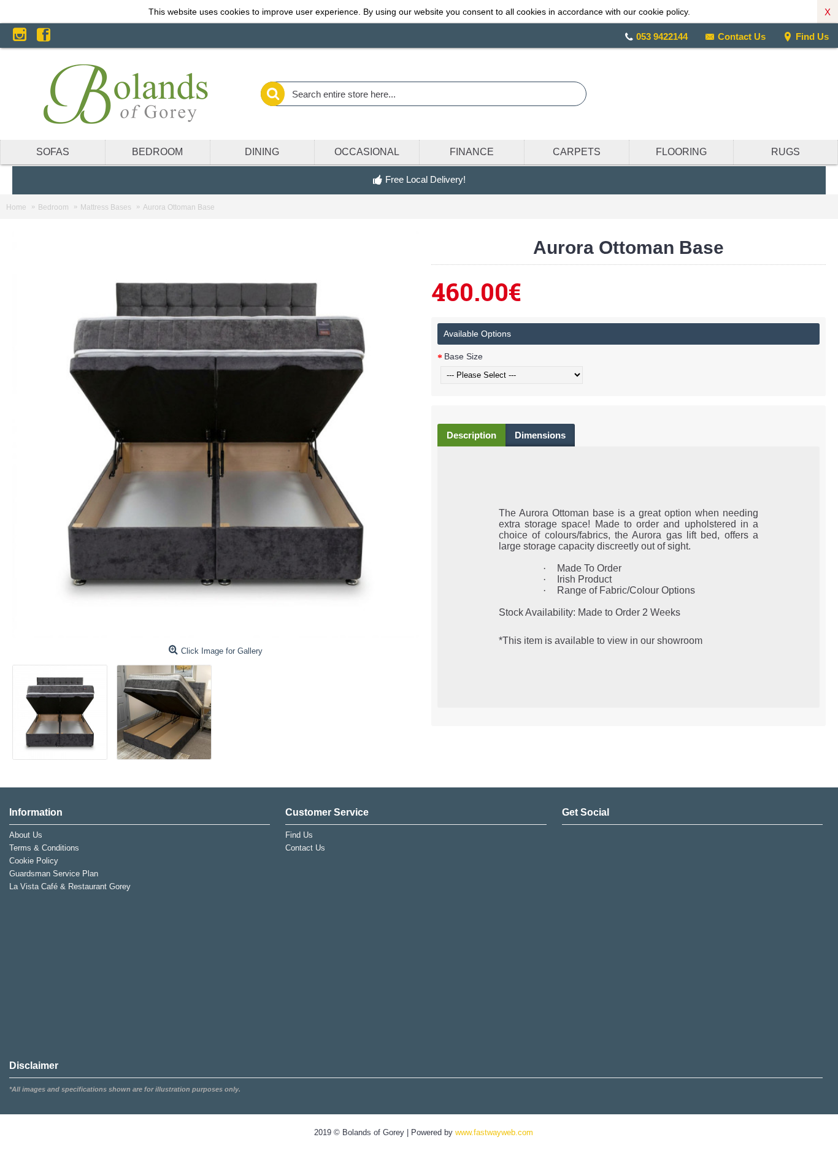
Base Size (463, 356)
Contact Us (742, 36)
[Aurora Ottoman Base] (64, 708)
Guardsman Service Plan (53, 873)
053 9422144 (662, 36)
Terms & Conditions (44, 847)
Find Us (812, 36)
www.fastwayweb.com (494, 1132)
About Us (25, 835)
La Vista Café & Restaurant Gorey (70, 886)
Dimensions (540, 435)
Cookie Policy (33, 860)
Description (471, 435)
